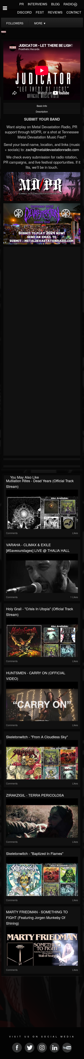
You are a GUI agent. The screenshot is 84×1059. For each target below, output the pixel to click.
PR (21, 4)
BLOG (55, 4)
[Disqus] (41, 300)
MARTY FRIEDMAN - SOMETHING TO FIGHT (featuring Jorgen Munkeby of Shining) (37, 917)
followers (14, 23)
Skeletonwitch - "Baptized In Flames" (34, 853)
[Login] (75, 4)
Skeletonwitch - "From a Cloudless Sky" (37, 736)
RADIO (68, 4)
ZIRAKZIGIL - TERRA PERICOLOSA (35, 795)
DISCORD (24, 12)
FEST (40, 12)
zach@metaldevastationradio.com (52, 149)
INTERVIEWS (37, 4)
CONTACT (73, 12)
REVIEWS (55, 12)
